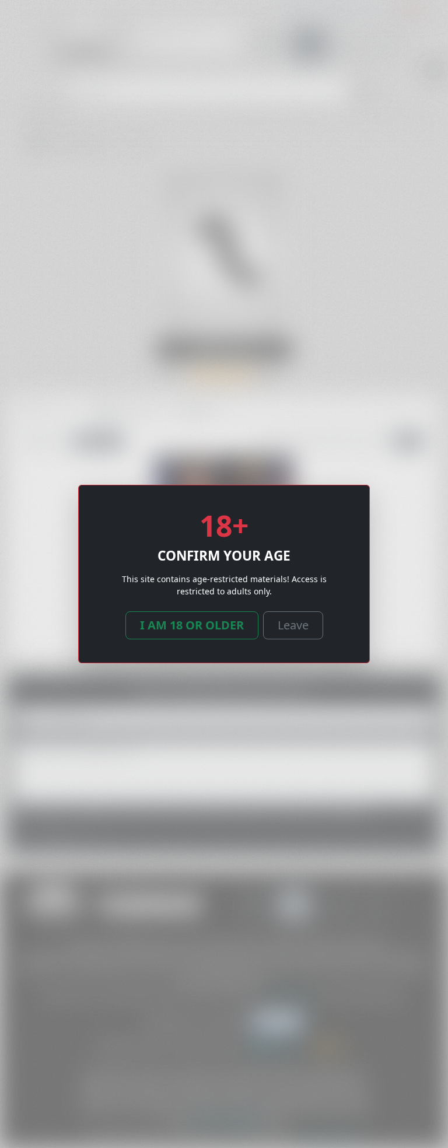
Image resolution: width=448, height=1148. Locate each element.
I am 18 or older (192, 625)
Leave (293, 625)
